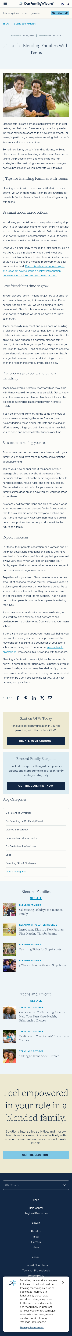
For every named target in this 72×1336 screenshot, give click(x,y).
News (36, 1247)
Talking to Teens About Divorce (39, 1056)
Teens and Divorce (31, 1007)
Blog (36, 1236)
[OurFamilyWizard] (36, 3)
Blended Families (30, 905)
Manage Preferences (32, 1327)
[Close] (63, 1282)
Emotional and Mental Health (21, 838)
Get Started (60, 13)
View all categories (16, 871)
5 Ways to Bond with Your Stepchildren (44, 965)
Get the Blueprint (36, 1155)
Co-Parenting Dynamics (18, 812)
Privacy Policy (36, 1275)
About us (36, 1231)
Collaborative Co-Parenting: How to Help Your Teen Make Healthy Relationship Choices (41, 1016)
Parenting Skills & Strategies (21, 863)
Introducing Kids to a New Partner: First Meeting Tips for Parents (41, 931)
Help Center (36, 1207)
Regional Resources (36, 1213)
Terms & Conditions (36, 1265)
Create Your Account (36, 740)
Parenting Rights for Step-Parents (40, 949)
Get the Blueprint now (36, 785)
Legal (9, 854)
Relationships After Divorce (38, 925)
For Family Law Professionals (21, 846)
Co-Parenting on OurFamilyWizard (24, 821)
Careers (36, 1241)
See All (36, 898)
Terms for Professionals (36, 1270)
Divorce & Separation (17, 829)
